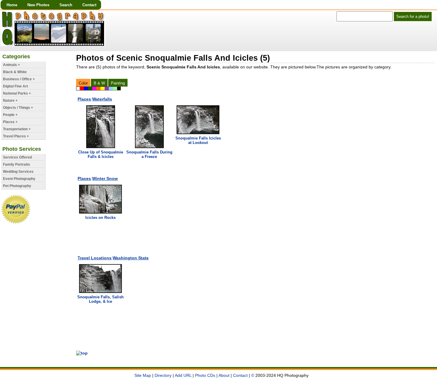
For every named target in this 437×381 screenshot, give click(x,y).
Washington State (131, 257)
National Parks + (17, 93)
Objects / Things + (18, 108)
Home (12, 5)
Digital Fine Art (15, 86)
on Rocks (100, 217)
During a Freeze (149, 154)
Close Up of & (100, 154)
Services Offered (17, 157)
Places (84, 99)
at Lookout (198, 140)
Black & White (15, 72)
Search (65, 5)
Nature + (10, 100)
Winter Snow (105, 178)
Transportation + (17, 129)
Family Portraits (16, 164)
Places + (10, 122)
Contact (89, 5)
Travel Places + (16, 136)
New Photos (38, 5)
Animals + (11, 65)
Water (102, 99)
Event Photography (19, 179)
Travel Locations (94, 257)
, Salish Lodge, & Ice (100, 299)
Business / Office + (19, 79)
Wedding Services (18, 172)
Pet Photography (17, 186)
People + (10, 115)
